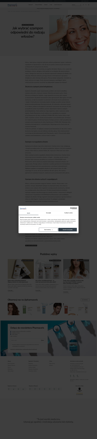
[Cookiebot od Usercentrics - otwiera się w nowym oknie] (71, 208)
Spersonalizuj (47, 229)
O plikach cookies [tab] (68, 212)
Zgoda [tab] (28, 213)
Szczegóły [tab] (48, 212)
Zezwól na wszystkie (67, 229)
